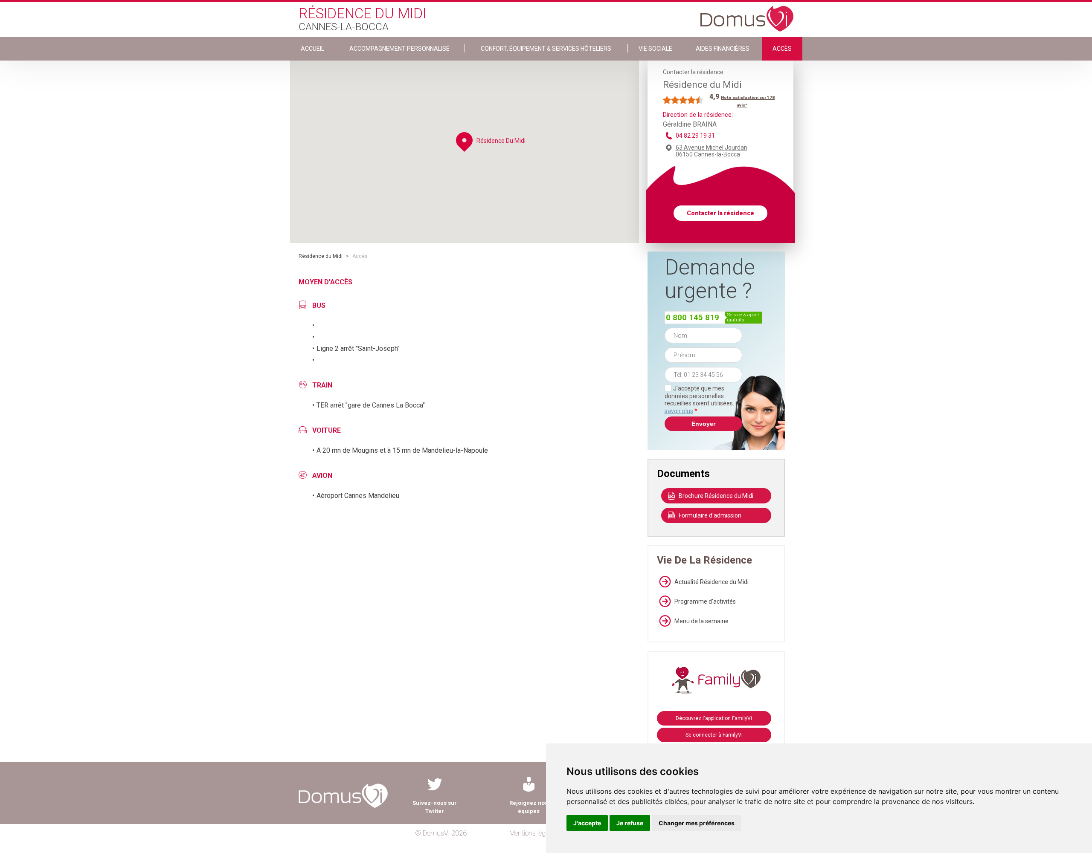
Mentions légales (533, 833)
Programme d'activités (705, 601)
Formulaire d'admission (710, 515)
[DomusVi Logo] (746, 14)
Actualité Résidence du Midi (711, 581)
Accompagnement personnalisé (399, 48)
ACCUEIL (312, 48)
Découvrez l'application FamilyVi (714, 718)
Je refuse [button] (629, 823)
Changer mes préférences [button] (697, 823)
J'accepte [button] (587, 823)
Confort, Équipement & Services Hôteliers (546, 48)
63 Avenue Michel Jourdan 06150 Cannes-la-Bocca (711, 151)
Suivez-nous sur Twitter (434, 807)
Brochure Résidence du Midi (716, 495)
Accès (782, 48)
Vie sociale (655, 48)
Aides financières (722, 48)
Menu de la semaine (701, 621)
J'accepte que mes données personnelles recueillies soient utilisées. (703, 399)
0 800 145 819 (692, 317)
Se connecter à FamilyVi (714, 735)
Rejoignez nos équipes (528, 807)
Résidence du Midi (321, 256)
